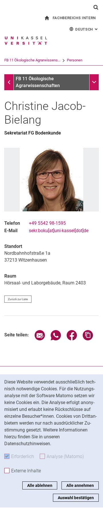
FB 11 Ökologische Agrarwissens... (32, 60)
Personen (74, 60)
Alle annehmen (80, 485)
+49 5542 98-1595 (47, 223)
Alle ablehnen (39, 485)
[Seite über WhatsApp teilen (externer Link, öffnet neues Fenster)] (56, 339)
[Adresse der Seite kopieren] (88, 339)
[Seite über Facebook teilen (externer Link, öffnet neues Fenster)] (72, 339)
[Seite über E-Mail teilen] (40, 339)
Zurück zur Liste (18, 299)
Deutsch (87, 29)
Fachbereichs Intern (74, 18)
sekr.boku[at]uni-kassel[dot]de (58, 230)
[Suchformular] (96, 7)
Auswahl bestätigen (76, 497)
